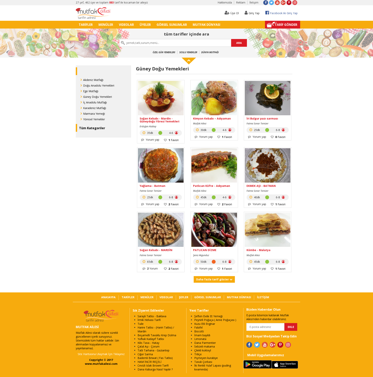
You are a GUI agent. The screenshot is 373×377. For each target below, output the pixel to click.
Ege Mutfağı (90, 91)
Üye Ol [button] (234, 13)
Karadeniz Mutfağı (94, 108)
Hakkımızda (225, 2)
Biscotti (199, 331)
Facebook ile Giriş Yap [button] (284, 13)
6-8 (278, 130)
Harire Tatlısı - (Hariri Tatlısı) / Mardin (156, 329)
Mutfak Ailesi (199, 123)
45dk (203, 197)
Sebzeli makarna (204, 346)
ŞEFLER (183, 297)
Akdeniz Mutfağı (93, 80)
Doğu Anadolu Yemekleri (98, 85)
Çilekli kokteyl (202, 350)
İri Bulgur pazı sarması (262, 118)
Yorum (152, 268)
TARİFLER (86, 25)
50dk (203, 261)
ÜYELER (145, 25)
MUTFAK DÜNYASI (206, 25)
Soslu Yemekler (188, 52)
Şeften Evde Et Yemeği (208, 316)
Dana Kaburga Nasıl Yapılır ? (155, 369)
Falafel (198, 327)
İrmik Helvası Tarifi (149, 320)
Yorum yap (152, 139)
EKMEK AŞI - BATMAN (261, 185)
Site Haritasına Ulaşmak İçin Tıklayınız (101, 354)
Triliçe (198, 354)
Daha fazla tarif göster (213, 279)
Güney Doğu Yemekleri (97, 97)
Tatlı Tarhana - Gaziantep (153, 350)
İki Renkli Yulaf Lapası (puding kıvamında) (212, 367)
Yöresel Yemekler (94, 119)
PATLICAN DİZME (204, 250)
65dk (149, 261)
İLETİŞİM (263, 297)
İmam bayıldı (202, 335)
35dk (149, 133)
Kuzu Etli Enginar (204, 324)
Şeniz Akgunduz (201, 255)
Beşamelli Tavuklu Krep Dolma (157, 335)
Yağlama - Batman (152, 185)
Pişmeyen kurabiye (206, 358)
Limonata (200, 339)
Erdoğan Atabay (148, 126)
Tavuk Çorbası (203, 362)
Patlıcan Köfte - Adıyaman (211, 185)
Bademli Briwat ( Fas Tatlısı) (155, 358)
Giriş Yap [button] (254, 13)
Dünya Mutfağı (210, 52)
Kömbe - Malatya (258, 250)
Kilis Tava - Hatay (148, 343)
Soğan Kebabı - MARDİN (156, 250)
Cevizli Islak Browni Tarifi (153, 365)
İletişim (253, 2)
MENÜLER (105, 25)
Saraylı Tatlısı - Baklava (152, 316)
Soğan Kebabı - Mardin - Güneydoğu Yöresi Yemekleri (159, 120)
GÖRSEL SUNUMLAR (172, 25)
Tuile (141, 324)
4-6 (171, 133)
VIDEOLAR (126, 25)
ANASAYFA (108, 297)
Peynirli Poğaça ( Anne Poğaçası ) (215, 320)
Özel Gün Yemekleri (164, 52)
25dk (256, 130)
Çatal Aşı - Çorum (148, 346)
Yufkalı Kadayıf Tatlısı (151, 339)
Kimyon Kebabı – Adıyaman (212, 118)
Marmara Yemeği (94, 113)
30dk (203, 130)
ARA (239, 43)
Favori (173, 140)
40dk (256, 197)
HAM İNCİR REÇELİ (149, 362)
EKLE (291, 327)
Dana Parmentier (205, 343)
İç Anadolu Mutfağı (95, 102)
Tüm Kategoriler (92, 128)
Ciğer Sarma (145, 354)
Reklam (240, 2)
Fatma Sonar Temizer (257, 123)
